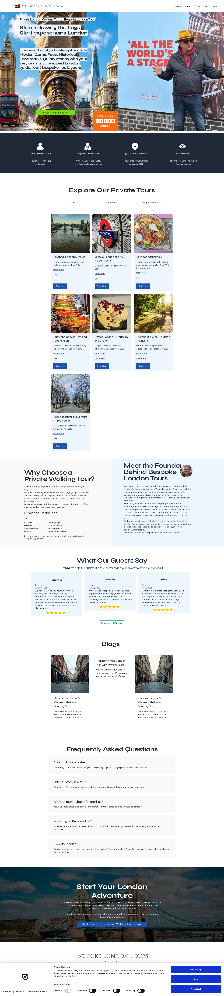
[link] (71, 203)
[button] (60, 286)
